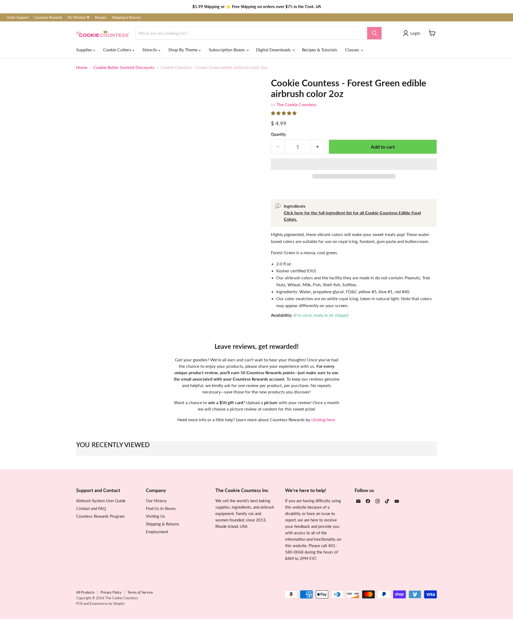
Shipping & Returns (126, 18)
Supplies (84, 49)
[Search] (374, 33)
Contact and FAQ (91, 508)
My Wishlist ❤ (79, 18)
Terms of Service (140, 592)
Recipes (101, 18)
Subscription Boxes (227, 49)
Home (81, 67)
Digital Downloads (274, 49)
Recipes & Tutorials (319, 49)
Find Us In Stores (161, 508)
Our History (156, 500)
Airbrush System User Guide (101, 500)
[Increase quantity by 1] (317, 147)
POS (79, 603)
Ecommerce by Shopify (107, 603)
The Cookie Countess (296, 104)
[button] (284, 112)
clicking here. (323, 419)
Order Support (18, 18)
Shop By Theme (183, 49)
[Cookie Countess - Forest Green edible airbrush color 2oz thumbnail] (131, 278)
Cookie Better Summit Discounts (123, 67)
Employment (157, 531)
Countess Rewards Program (100, 516)
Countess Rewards (48, 18)
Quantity (278, 134)
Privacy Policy (111, 592)
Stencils (150, 49)
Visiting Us (155, 516)
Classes (352, 49)
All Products (85, 592)
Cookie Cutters (117, 49)
